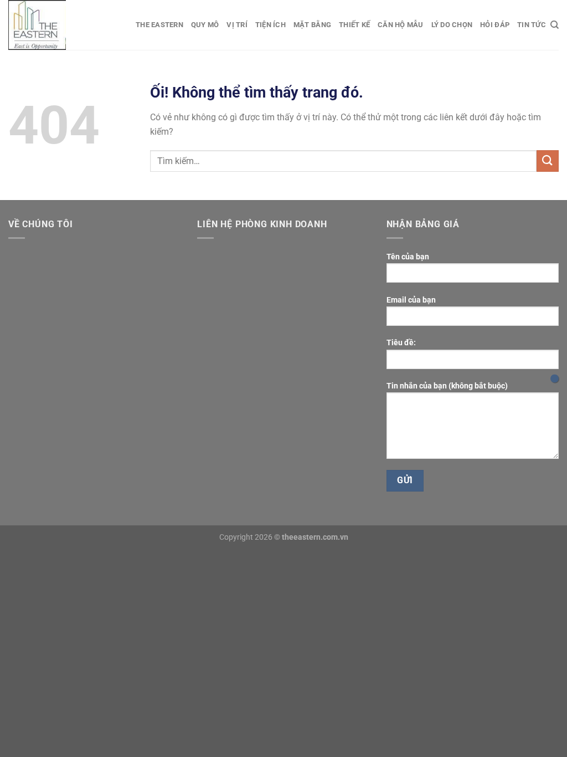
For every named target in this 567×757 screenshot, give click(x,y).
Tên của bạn (407, 257)
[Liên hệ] (554, 379)
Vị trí (237, 25)
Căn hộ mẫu (401, 25)
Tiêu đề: (401, 342)
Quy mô (205, 25)
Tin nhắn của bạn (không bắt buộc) (447, 386)
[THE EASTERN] (63, 25)
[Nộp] (548, 161)
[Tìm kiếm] (554, 24)
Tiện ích (270, 25)
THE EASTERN (159, 25)
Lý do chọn (452, 25)
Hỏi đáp (494, 25)
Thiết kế (354, 25)
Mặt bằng (312, 25)
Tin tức (531, 25)
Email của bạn (411, 300)
